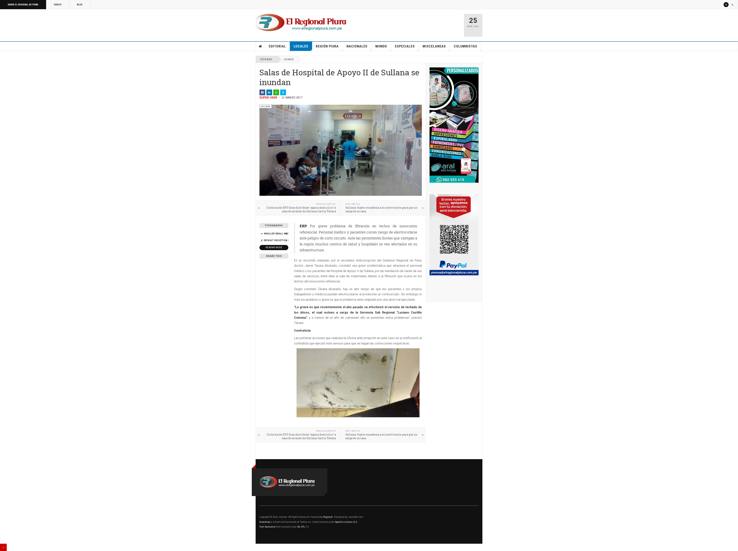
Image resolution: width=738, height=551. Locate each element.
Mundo (381, 46)
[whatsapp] (276, 92)
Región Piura (327, 46)
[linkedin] (269, 92)
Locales (301, 46)
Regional (327, 517)
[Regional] (301, 23)
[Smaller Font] (261, 234)
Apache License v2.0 (346, 522)
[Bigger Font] (286, 234)
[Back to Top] (3, 547)
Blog (79, 4)
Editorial (277, 46)
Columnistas (465, 46)
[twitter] (283, 92)
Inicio (260, 46)
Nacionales (357, 46)
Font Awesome (267, 526)
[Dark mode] (732, 4)
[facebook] (262, 92)
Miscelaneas (434, 46)
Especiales (405, 46)
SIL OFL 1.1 (303, 526)
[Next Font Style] (286, 240)
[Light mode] (726, 4)
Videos (57, 4)
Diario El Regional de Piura (23, 4)
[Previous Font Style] (261, 240)
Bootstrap (264, 522)
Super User (268, 97)
